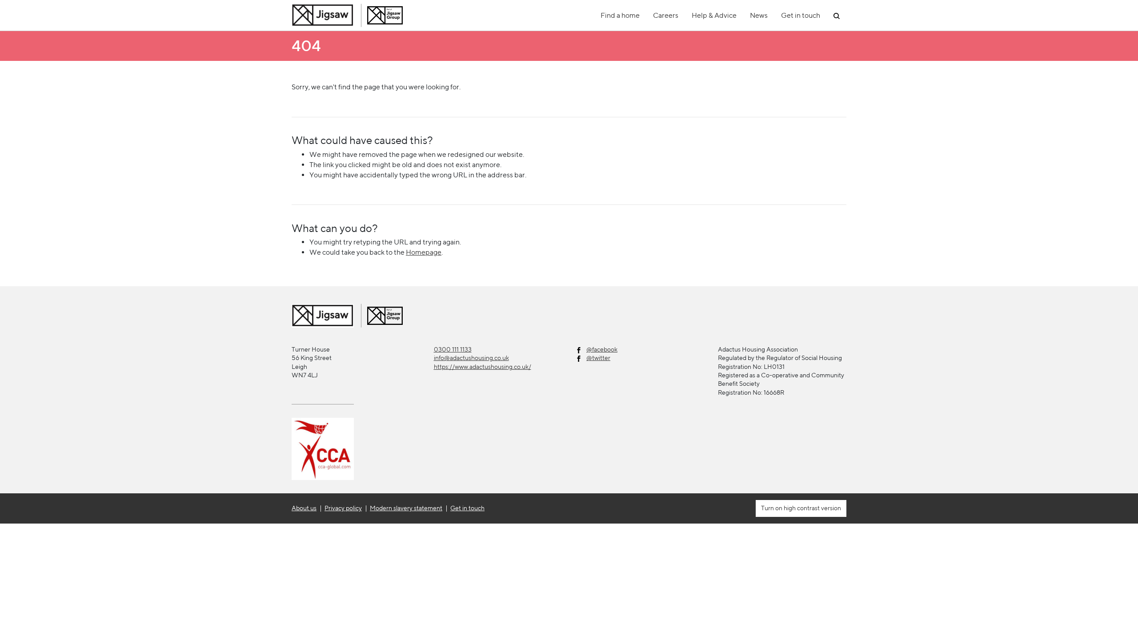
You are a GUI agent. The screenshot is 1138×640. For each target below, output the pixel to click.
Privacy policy (343, 508)
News (759, 15)
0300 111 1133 (453, 349)
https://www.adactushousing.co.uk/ (482, 366)
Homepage (423, 252)
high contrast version (811, 508)
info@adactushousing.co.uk (471, 357)
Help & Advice (714, 15)
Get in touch (800, 15)
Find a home (620, 15)
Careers (665, 15)
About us (304, 508)
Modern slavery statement (406, 508)
